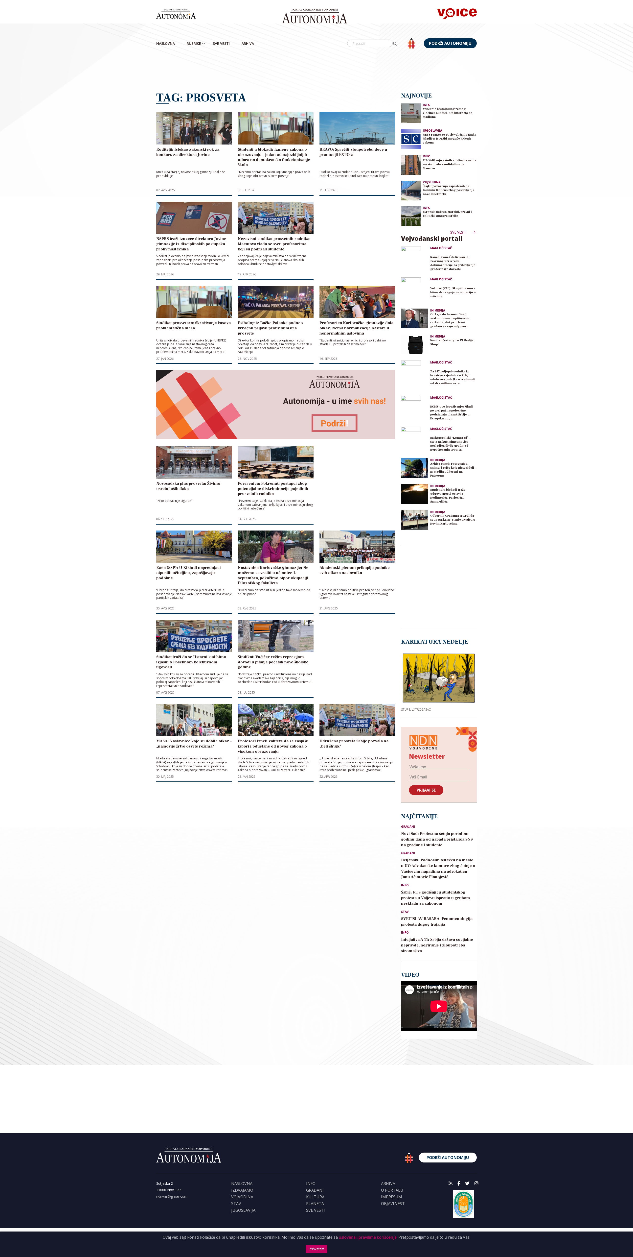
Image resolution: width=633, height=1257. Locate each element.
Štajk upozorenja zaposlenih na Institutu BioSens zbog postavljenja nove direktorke (448, 190)
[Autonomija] (314, 16)
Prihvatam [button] (316, 1249)
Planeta (315, 1203)
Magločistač (441, 248)
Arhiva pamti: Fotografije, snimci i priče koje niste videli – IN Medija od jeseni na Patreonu (453, 470)
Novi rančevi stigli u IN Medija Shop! (452, 342)
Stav (405, 912)
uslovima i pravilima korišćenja (368, 1237)
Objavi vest (393, 1203)
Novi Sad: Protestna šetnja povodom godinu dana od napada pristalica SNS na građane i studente (437, 839)
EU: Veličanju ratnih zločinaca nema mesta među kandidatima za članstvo (449, 164)
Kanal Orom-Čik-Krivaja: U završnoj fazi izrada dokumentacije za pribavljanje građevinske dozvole (452, 263)
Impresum (391, 1197)
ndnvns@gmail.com (171, 1196)
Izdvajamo (242, 1190)
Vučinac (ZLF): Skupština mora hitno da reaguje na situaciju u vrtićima (453, 292)
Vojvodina (431, 182)
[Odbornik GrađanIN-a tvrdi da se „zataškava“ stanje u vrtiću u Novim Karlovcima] (414, 520)
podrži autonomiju (450, 43)
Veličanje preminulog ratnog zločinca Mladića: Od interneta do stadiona (448, 113)
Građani (408, 827)
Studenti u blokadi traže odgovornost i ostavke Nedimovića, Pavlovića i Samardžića (447, 496)
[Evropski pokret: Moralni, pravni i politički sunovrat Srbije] (411, 216)
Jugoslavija (432, 130)
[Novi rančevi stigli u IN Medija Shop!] (414, 344)
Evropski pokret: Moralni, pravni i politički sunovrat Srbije (447, 214)
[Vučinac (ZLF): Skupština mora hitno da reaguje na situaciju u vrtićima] (414, 291)
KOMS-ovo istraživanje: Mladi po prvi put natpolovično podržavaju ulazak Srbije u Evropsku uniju (451, 412)
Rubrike (194, 43)
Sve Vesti (221, 43)
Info (426, 105)
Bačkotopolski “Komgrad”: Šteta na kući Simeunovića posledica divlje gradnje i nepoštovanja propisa (450, 444)
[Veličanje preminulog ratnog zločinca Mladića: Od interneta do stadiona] (411, 113)
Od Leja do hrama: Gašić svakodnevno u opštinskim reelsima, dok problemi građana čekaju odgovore (449, 320)
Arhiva (248, 43)
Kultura (315, 1197)
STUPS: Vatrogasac (416, 709)
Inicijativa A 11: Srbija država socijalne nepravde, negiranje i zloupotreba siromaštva (437, 945)
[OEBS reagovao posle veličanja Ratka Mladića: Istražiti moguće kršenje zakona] (411, 139)
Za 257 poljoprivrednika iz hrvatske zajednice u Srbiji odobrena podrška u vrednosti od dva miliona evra (452, 377)
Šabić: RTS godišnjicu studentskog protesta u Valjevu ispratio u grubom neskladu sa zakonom (435, 898)
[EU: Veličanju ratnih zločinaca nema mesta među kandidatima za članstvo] (411, 164)
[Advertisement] (316, 70)
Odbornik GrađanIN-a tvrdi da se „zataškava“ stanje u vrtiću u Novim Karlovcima (452, 520)
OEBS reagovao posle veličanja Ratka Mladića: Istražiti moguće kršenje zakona (449, 139)
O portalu (392, 1190)
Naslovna (165, 43)
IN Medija (437, 311)
